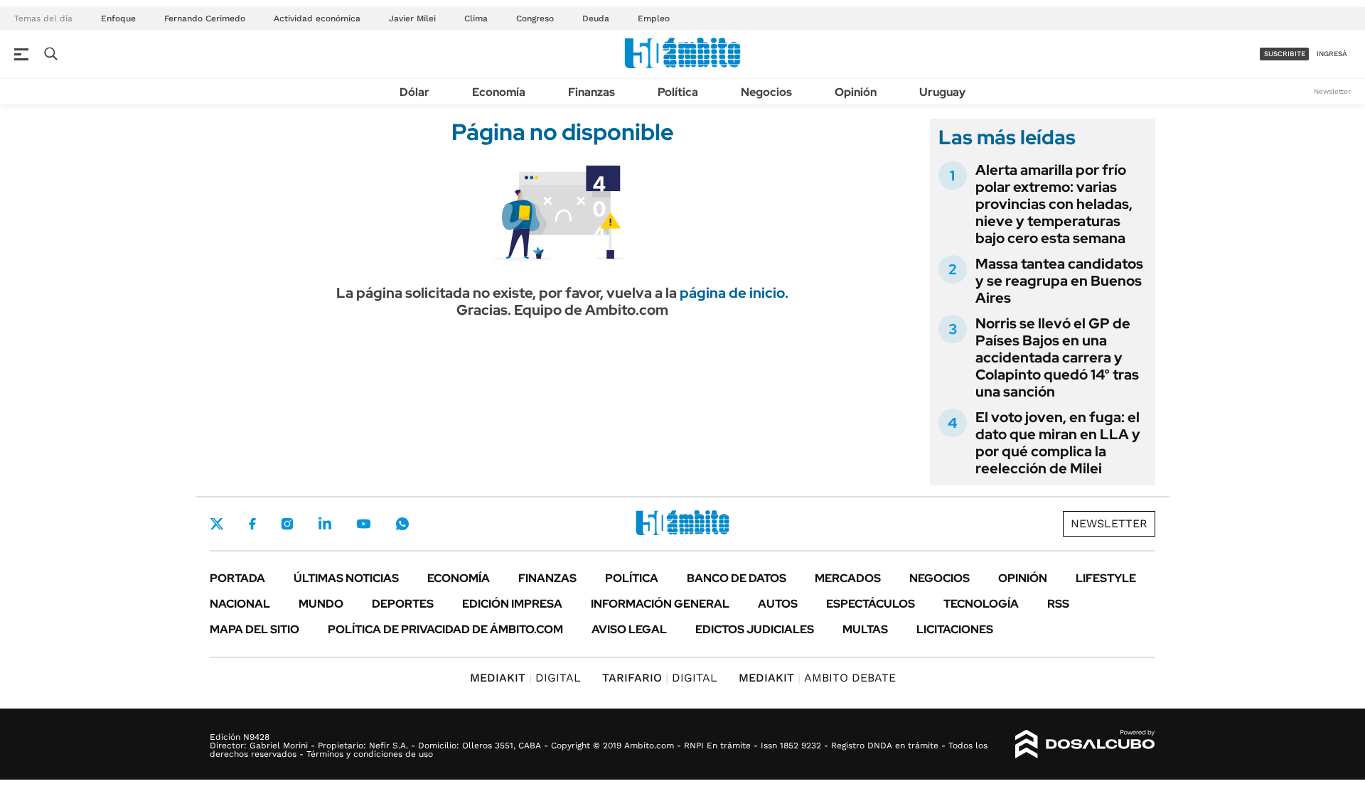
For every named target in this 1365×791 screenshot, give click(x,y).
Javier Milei (412, 18)
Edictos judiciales (754, 629)
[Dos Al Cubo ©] (1085, 744)
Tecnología (981, 603)
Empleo (654, 18)
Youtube (363, 524)
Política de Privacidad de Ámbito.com (445, 629)
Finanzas (591, 92)
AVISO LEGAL (629, 629)
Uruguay (942, 92)
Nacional (240, 603)
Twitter (217, 523)
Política (678, 92)
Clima (476, 18)
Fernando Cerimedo (204, 18)
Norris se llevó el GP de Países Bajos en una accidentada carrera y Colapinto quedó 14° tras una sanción (1057, 357)
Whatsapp (402, 523)
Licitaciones (954, 629)
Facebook (252, 523)
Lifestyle (1106, 578)
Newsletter (1332, 91)
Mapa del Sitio (254, 629)
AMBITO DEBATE (817, 677)
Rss (1058, 603)
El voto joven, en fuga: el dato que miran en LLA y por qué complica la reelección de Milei (1057, 443)
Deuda (595, 18)
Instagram (287, 523)
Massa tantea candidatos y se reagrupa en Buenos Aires (1059, 280)
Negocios (766, 92)
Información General (660, 603)
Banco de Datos (736, 578)
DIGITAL (525, 677)
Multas (865, 629)
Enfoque (118, 18)
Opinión (856, 92)
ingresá (1332, 54)
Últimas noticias (346, 578)
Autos (778, 603)
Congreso (535, 18)
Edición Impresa (512, 603)
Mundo (321, 603)
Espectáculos (870, 603)
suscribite (1284, 54)
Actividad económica (317, 18)
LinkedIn (324, 523)
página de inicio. (734, 293)
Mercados (848, 578)
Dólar (414, 92)
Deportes (403, 603)
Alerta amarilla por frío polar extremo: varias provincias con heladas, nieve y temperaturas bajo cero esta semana (1054, 204)
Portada (237, 578)
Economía (498, 92)
